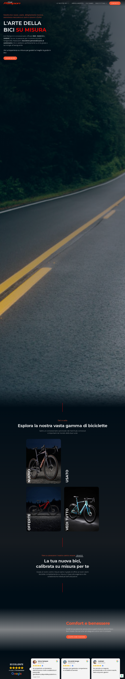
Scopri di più (10, 58)
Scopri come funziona (76, 637)
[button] (120, 669)
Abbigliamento (78, 3)
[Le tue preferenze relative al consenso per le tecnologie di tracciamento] (122, 676)
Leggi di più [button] (36, 677)
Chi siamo (89, 3)
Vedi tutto (43, 465)
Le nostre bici (62, 3)
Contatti (115, 3)
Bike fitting (100, 3)
